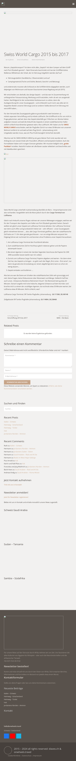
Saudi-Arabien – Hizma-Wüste (28, 473)
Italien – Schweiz (10, 422)
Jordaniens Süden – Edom (23, 452)
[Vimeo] (18, 736)
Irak (5, 431)
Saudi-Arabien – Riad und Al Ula (25, 455)
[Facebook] (6, 736)
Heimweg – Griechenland (13, 425)
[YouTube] (12, 736)
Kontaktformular (13, 677)
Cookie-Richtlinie (14, 756)
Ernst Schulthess (22, 60)
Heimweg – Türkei (10, 428)
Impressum (37, 756)
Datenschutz (26, 756)
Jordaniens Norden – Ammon (15, 434)
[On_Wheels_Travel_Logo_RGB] (3, 3)
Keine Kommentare (38, 60)
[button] (73, 4)
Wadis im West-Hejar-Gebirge (25, 458)
